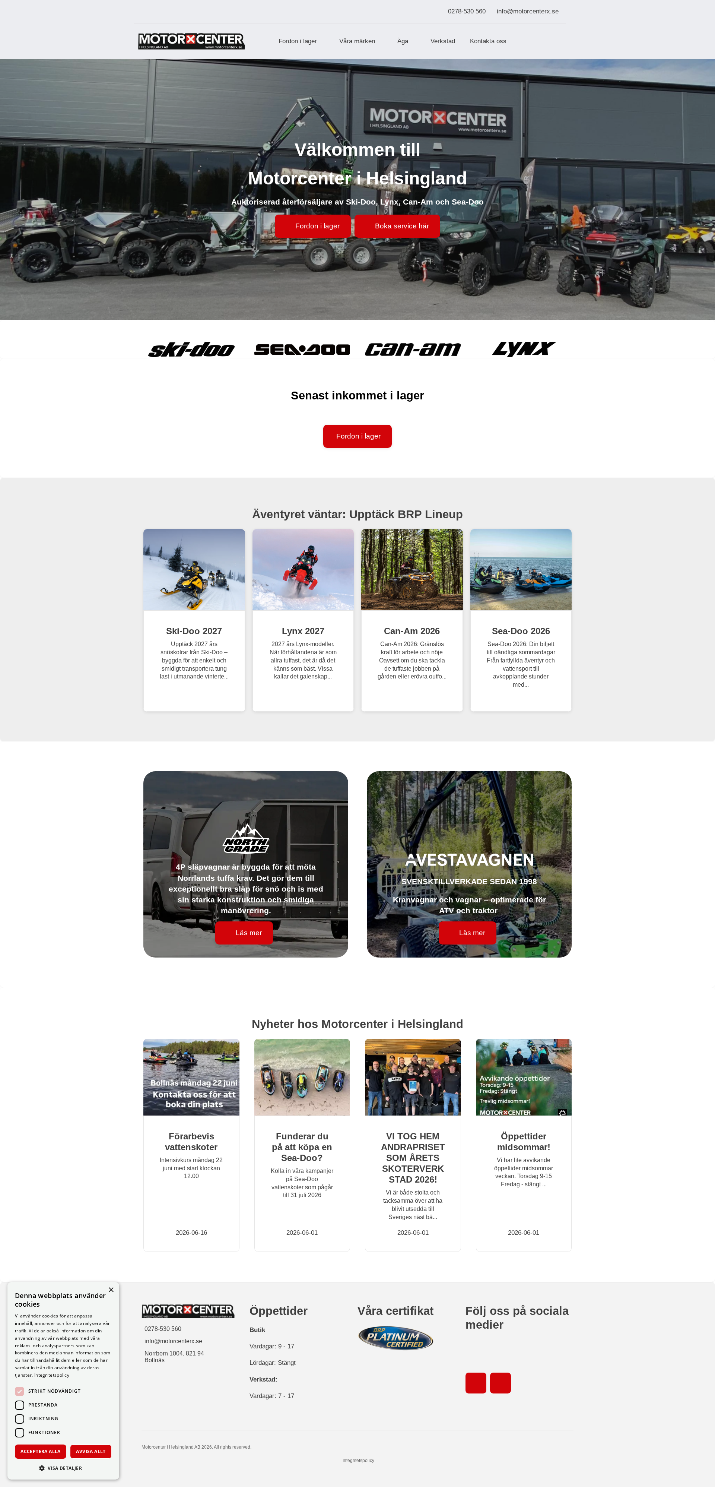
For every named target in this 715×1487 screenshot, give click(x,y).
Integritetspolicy (358, 1460)
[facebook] (475, 1383)
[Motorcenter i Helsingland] (191, 41)
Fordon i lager (298, 41)
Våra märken (357, 41)
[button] (63, 1468)
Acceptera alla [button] (40, 1451)
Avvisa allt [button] (90, 1451)
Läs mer (249, 933)
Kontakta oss (488, 41)
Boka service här (402, 226)
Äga (402, 41)
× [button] (111, 1290)
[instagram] (500, 1383)
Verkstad (442, 41)
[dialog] (63, 1381)
